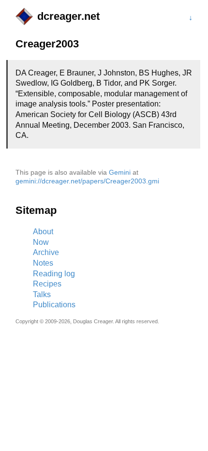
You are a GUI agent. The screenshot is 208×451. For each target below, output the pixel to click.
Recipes (47, 284)
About (43, 231)
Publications (54, 305)
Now (41, 242)
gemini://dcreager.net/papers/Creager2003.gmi (87, 181)
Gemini (120, 172)
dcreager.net (68, 16)
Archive (46, 252)
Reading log (54, 274)
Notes (43, 263)
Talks (42, 294)
